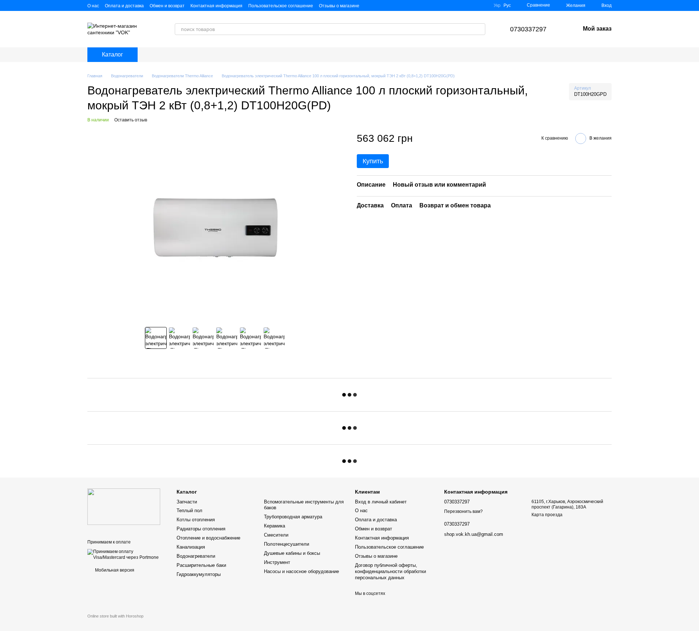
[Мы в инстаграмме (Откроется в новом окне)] (482, 5)
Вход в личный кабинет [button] (381, 502)
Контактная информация (216, 5)
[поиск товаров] (479, 29)
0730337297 (528, 29)
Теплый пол (189, 510)
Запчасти (187, 502)
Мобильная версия (114, 570)
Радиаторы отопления (201, 528)
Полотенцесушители (286, 544)
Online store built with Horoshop (115, 616)
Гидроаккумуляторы (199, 574)
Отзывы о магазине (339, 5)
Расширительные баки (201, 565)
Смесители (276, 535)
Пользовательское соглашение (280, 5)
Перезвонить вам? (463, 511)
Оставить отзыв (130, 119)
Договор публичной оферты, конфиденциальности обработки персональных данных (390, 571)
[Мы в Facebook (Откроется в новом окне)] (473, 5)
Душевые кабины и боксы (292, 553)
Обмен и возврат (167, 5)
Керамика (274, 526)
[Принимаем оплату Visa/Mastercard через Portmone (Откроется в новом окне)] (126, 554)
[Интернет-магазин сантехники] (123, 506)
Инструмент (277, 562)
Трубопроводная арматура (293, 516)
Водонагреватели (196, 556)
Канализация (191, 547)
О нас (93, 5)
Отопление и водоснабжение (208, 538)
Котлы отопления (196, 519)
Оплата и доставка (124, 5)
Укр (497, 5)
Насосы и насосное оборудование (301, 571)
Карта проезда (547, 514)
